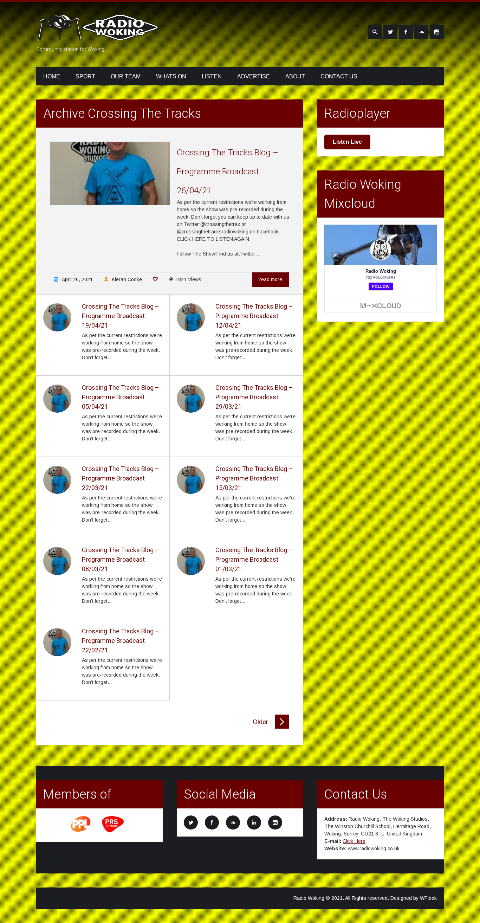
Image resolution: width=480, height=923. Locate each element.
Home (51, 76)
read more (270, 279)
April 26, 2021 (76, 279)
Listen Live (347, 142)
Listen (212, 76)
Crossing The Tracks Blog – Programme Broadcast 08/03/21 (120, 559)
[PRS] (113, 831)
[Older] (282, 727)
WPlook (428, 898)
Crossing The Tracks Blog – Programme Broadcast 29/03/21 (254, 397)
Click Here (354, 841)
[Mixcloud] (421, 32)
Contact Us (338, 76)
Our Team (126, 76)
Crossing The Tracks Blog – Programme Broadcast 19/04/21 (120, 316)
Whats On (171, 76)
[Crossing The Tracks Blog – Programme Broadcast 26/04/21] (110, 203)
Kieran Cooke (126, 279)
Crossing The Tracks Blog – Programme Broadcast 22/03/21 (120, 478)
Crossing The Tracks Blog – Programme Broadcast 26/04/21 (227, 171)
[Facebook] (406, 32)
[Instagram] (437, 32)
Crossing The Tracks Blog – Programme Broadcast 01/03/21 (254, 559)
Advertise (253, 76)
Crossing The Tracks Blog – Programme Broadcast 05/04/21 (120, 397)
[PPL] (81, 831)
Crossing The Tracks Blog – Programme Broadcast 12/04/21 (254, 316)
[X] (390, 32)
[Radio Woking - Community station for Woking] (99, 36)
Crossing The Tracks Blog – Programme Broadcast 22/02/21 (120, 640)
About (295, 76)
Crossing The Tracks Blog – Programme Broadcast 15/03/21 (254, 478)
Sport (85, 76)
